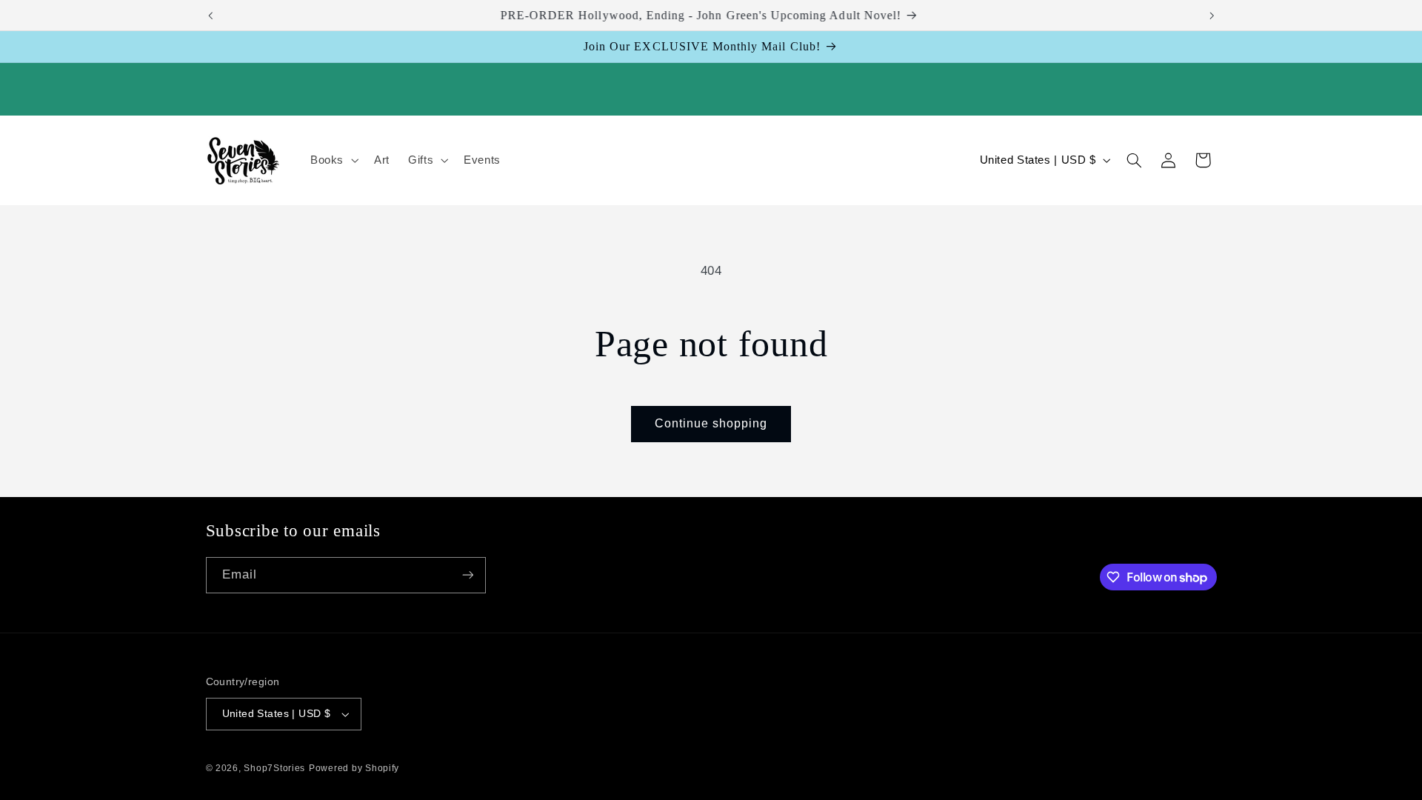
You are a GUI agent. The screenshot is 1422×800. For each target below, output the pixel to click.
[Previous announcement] (210, 15)
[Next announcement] (1211, 15)
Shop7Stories (274, 768)
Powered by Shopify (354, 768)
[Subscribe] (467, 575)
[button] (332, 160)
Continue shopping (711, 423)
